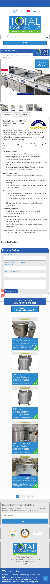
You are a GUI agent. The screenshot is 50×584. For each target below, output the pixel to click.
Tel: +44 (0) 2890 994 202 (25, 562)
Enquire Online (42, 63)
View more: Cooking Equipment (25, 309)
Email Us (25, 564)
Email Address (9, 265)
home (11, 55)
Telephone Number (11, 271)
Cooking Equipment (21, 55)
